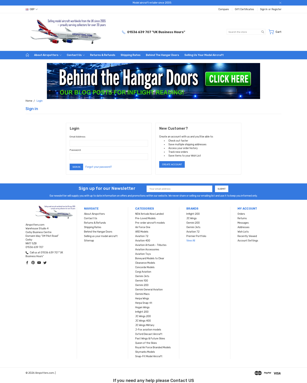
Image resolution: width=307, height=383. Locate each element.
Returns (242, 218)
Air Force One (142, 227)
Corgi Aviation (143, 271)
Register (276, 9)
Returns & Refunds (102, 55)
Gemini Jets (142, 276)
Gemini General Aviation (149, 289)
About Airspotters (46, 55)
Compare (223, 9)
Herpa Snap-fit (143, 302)
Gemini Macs (142, 294)
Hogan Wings (142, 307)
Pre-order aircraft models (150, 222)
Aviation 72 (141, 236)
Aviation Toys (143, 254)
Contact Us (74, 55)
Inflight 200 (142, 311)
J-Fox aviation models (148, 329)
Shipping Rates (131, 55)
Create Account (172, 164)
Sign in (264, 9)
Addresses (243, 227)
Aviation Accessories (147, 249)
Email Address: (78, 136)
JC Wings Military (144, 325)
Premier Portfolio (196, 236)
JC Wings (191, 218)
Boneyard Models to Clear (149, 258)
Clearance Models (145, 262)
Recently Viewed (247, 236)
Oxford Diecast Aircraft (148, 334)
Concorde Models (145, 267)
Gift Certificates (244, 9)
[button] (153, 81)
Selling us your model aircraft (204, 55)
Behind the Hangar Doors (162, 55)
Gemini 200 (142, 285)
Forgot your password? (98, 166)
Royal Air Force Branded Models (153, 347)
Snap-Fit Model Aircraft (148, 356)
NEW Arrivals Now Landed (149, 213)
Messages (243, 222)
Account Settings (248, 240)
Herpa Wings (142, 298)
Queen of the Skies (146, 343)
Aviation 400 (142, 240)
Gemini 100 (141, 280)
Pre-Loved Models (145, 218)
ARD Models (141, 231)
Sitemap (89, 240)
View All (190, 240)
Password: (75, 150)
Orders (241, 213)
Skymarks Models (145, 351)
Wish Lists (243, 231)
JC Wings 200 (143, 316)
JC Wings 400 (143, 320)
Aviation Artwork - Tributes (150, 245)
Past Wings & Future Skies (150, 338)
